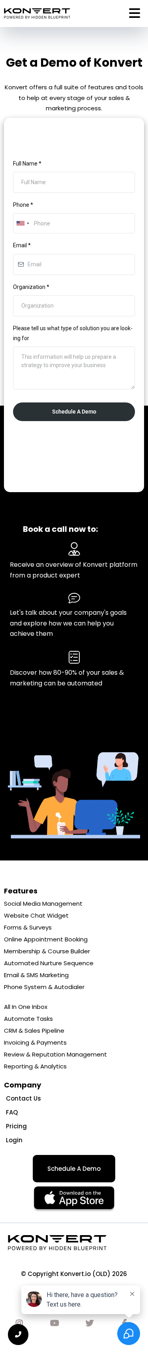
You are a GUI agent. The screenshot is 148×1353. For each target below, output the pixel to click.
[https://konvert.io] (37, 13)
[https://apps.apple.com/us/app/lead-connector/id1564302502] (74, 1199)
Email (22, 245)
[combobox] (22, 223)
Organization (31, 287)
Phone (23, 205)
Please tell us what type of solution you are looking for (73, 333)
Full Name (27, 163)
